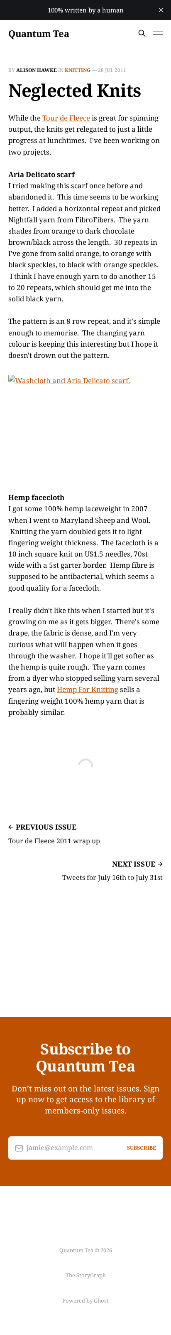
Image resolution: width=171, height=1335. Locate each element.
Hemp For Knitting (87, 689)
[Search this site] (142, 33)
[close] (161, 10)
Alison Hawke (36, 70)
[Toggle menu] (157, 33)
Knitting (77, 70)
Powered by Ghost (85, 1300)
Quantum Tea (38, 33)
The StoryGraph (86, 1275)
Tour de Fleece (66, 118)
